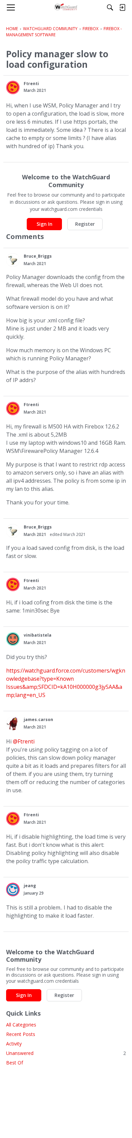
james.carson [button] (38, 719)
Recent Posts (20, 1034)
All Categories (21, 1024)
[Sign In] (122, 7)
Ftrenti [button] (31, 83)
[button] (13, 87)
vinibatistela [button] (37, 635)
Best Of (14, 1062)
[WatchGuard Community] (66, 7)
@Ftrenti (24, 741)
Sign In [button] (44, 224)
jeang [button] (30, 886)
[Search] (110, 7)
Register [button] (85, 224)
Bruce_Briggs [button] (38, 256)
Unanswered (66, 1053)
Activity (14, 1043)
